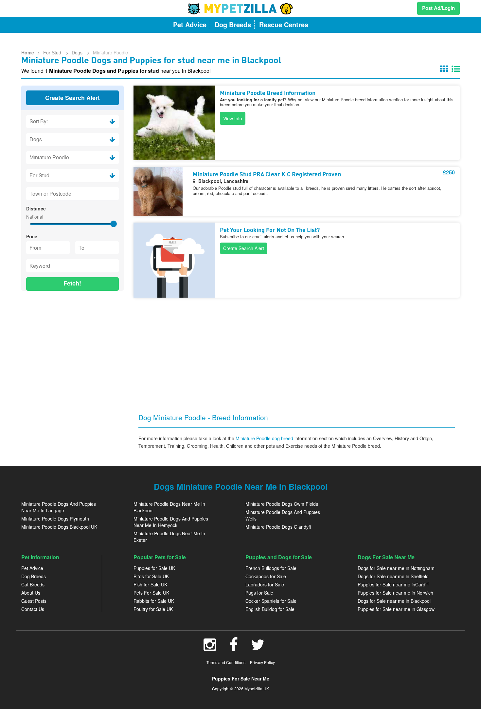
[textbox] (72, 193)
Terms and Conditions (225, 662)
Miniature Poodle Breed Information (267, 93)
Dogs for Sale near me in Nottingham (396, 568)
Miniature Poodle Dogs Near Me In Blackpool (169, 507)
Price (31, 236)
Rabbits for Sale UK (154, 601)
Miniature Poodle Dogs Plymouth (55, 518)
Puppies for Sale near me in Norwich (395, 592)
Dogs (78, 52)
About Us (30, 592)
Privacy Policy (262, 662)
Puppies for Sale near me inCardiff (393, 584)
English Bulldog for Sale (269, 609)
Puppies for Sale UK (154, 568)
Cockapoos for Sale (265, 576)
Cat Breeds (33, 584)
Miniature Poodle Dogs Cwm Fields (281, 504)
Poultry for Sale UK (153, 609)
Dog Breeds (33, 576)
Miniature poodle (110, 52)
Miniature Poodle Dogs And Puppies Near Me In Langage (58, 507)
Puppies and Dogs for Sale (278, 557)
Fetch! (72, 283)
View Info (232, 118)
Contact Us (32, 609)
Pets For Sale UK (151, 592)
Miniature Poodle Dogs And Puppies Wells (282, 515)
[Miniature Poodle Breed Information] (174, 123)
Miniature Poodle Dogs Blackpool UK (59, 526)
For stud (52, 52)
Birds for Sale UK (151, 576)
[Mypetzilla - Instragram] (210, 648)
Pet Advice (32, 568)
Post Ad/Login (438, 7)
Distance (36, 208)
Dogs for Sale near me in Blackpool (394, 601)
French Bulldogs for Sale (270, 568)
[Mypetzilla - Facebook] (233, 648)
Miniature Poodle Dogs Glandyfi (278, 526)
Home (27, 52)
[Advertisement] (72, 338)
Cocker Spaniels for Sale (270, 601)
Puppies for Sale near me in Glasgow (396, 609)
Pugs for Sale (259, 592)
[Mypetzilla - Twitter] (258, 648)
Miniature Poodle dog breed (265, 438)
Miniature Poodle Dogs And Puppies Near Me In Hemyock (171, 521)
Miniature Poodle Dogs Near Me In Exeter (169, 536)
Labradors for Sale (264, 584)
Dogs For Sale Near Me (386, 557)
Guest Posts (33, 601)
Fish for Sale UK (150, 584)
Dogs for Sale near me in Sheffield (393, 576)
